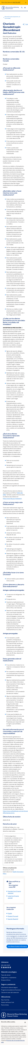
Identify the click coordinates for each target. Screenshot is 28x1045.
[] (13, 916)
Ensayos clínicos (5, 980)
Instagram (1, 967)
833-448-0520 (5, 965)
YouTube (8, 967)
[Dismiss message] (26, 2)
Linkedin (10, 967)
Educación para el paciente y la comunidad (12, 17)
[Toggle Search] (22, 8)
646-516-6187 (16, 2)
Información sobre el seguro (9, 987)
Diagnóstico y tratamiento (8, 977)
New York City (5, 1000)
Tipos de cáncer (6, 975)
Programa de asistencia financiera (11, 990)
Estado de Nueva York (7, 1002)
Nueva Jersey (5, 1005)
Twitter (6, 967)
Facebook (3, 967)
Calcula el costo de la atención (10, 992)
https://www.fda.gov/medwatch (12, 498)
